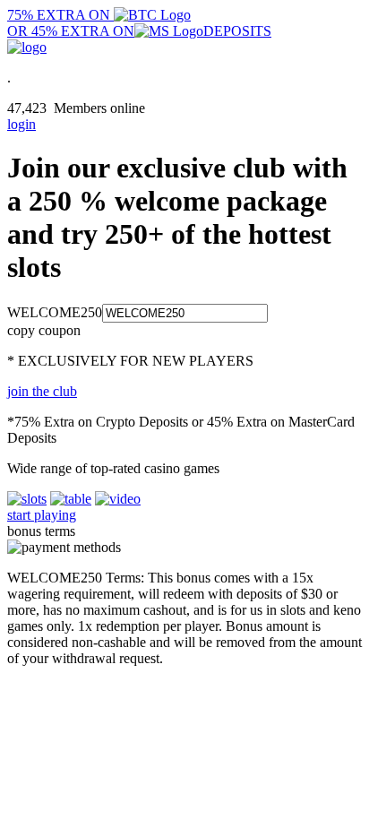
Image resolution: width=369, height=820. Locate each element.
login (21, 124)
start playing (41, 514)
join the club (42, 391)
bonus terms (41, 531)
